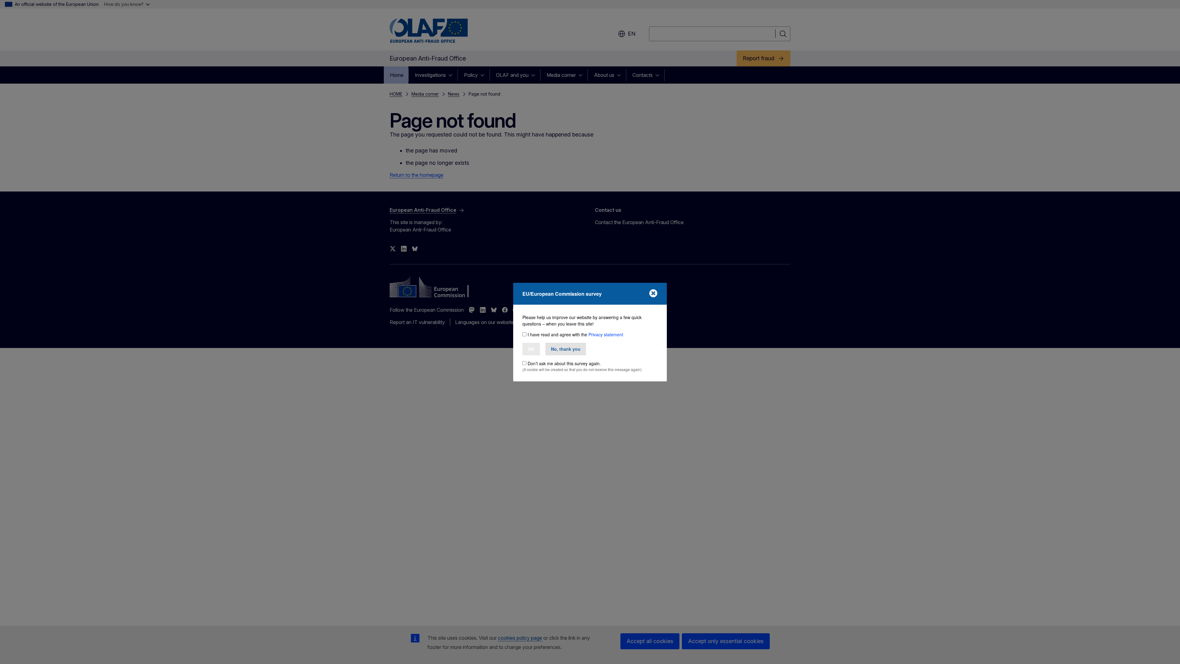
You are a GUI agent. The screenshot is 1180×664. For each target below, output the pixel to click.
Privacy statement (605, 334)
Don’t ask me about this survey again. (564, 363)
